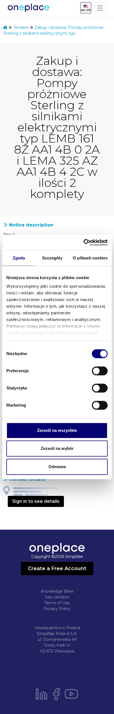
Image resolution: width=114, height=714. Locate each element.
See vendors (57, 597)
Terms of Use (57, 602)
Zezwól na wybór (57, 448)
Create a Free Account (57, 568)
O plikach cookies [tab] (90, 258)
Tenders (21, 27)
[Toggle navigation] (100, 7)
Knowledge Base (57, 591)
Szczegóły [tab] (52, 258)
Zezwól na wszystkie (57, 430)
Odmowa (57, 466)
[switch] (100, 370)
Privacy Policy (57, 608)
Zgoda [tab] (19, 258)
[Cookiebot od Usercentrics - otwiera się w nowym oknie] (83, 242)
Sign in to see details (35, 501)
